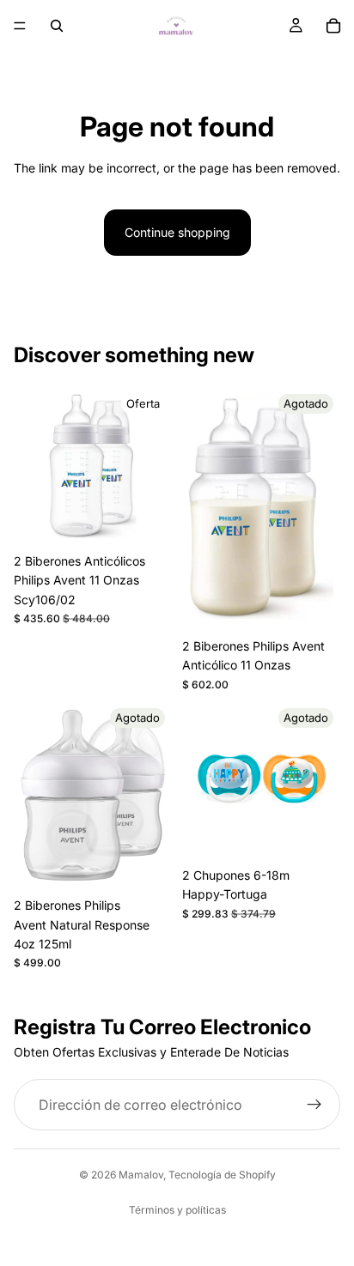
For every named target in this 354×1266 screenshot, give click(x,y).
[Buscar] (57, 26)
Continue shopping (177, 232)
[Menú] (20, 25)
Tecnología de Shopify (222, 1174)
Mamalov (141, 1174)
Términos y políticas (177, 1209)
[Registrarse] (314, 1105)
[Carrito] (333, 26)
